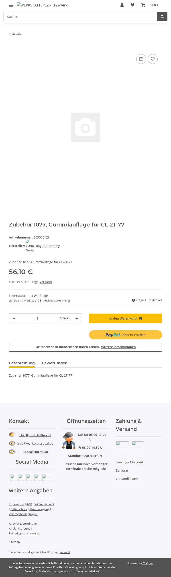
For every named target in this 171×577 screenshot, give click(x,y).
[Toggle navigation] (11, 3)
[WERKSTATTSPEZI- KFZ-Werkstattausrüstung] (42, 5)
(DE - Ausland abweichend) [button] (53, 300)
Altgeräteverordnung (23, 524)
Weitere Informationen (118, 347)
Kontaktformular (35, 452)
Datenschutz (18, 509)
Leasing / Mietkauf (129, 462)
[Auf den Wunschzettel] (153, 59)
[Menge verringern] (14, 318)
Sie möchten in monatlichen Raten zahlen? (85, 347)
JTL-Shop (147, 563)
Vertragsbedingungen (23, 514)
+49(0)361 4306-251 (35, 435)
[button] (122, 4)
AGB (29, 504)
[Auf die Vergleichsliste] (141, 59)
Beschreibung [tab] (22, 363)
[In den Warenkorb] (12, 48)
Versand (46, 282)
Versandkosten (127, 479)
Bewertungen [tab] (54, 363)
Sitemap (14, 542)
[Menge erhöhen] (77, 318)
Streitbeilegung (39, 509)
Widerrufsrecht (44, 504)
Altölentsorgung (19, 528)
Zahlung (122, 470)
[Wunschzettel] (132, 4)
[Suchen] (162, 16)
